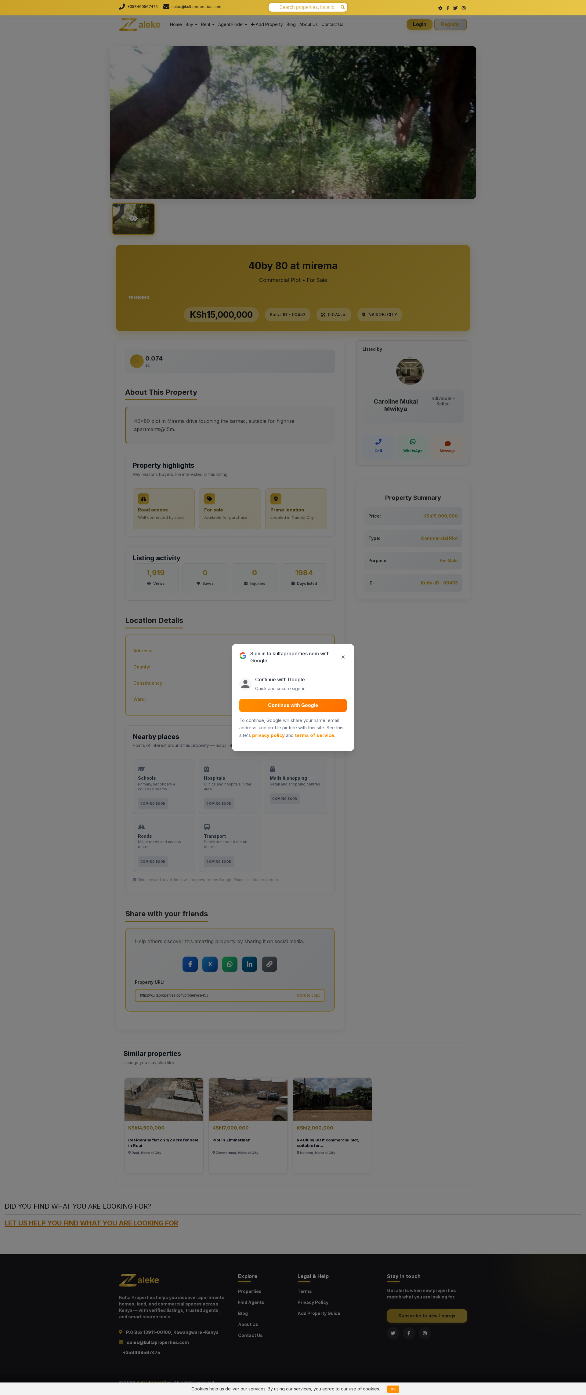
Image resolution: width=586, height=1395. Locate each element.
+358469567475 (142, 6)
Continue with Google (293, 705)
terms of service (314, 735)
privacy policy (268, 735)
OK (393, 1389)
